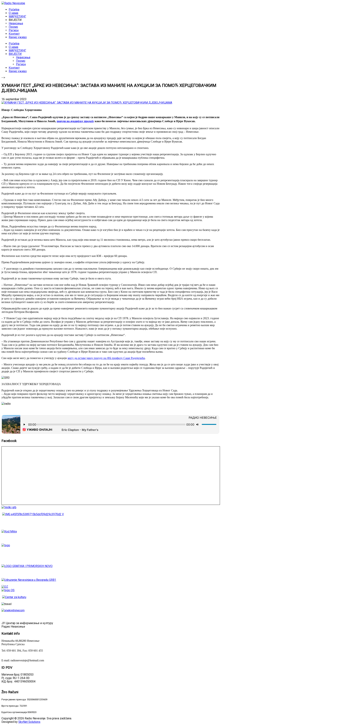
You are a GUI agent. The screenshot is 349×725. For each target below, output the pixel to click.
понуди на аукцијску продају (75, 121)
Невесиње (23, 57)
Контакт (14, 67)
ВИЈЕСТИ (15, 54)
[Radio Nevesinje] (13, 3)
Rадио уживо (18, 71)
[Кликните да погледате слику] (86, 102)
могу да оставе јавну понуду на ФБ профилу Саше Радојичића (106, 358)
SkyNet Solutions (29, 722)
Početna (14, 43)
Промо (20, 61)
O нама (13, 47)
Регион (21, 64)
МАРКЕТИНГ (17, 50)
